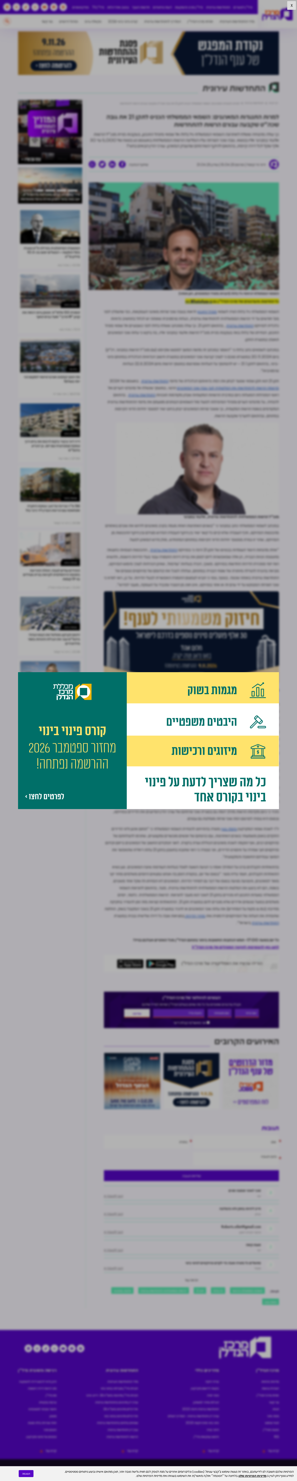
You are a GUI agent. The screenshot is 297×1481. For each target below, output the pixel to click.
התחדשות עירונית (218, 7)
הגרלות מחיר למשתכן (206, 1402)
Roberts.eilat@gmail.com (241, 1226)
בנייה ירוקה (212, 1381)
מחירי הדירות (195, 915)
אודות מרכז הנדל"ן (200, 21)
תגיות (276, 1409)
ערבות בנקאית (48, 1402)
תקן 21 (200, 1290)
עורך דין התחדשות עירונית (123, 1429)
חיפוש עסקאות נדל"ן (206, 1436)
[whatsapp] (92, 164)
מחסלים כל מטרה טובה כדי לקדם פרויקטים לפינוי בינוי (223, 1262)
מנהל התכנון (207, 311)
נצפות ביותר (70, 240)
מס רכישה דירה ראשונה (42, 1388)
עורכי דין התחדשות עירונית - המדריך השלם (193, 1416)
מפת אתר (273, 1416)
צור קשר (47, 21)
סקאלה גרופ (93, 21)
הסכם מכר (50, 1429)
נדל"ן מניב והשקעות (189, 7)
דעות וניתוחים (162, 7)
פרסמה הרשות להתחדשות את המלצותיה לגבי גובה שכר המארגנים (228, 387)
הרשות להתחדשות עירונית (122, 1436)
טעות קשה (253, 1244)
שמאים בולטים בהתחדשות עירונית (117, 1422)
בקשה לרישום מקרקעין (205, 1388)
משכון (53, 1416)
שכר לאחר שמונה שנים (245, 1190)
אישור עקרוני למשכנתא (42, 1409)
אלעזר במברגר (122, 1290)
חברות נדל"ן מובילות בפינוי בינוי (119, 1388)
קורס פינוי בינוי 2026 (123, 21)
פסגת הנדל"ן (271, 1429)
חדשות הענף (141, 7)
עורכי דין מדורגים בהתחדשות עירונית (116, 1402)
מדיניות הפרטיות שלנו (252, 1475)
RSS (276, 1436)
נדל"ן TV (98, 7)
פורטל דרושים (68, 21)
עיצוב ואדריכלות (118, 7)
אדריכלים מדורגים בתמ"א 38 (120, 1409)
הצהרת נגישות (270, 1388)
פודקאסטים (80, 7)
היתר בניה (213, 1429)
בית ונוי (73, 369)
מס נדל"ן (51, 1395)
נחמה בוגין (229, 828)
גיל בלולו (218, 1290)
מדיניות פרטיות (270, 1381)
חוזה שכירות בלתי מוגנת (42, 1422)
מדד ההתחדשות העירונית (237, 21)
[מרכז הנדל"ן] (277, 14)
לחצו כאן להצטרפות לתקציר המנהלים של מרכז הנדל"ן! (235, 946)
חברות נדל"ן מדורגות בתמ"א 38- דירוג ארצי (112, 1395)
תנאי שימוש (272, 1422)
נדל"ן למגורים (242, 7)
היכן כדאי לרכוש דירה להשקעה (38, 1381)
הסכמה (26, 1473)
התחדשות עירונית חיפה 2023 (200, 1409)
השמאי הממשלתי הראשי (247, 1290)
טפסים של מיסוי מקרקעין (41, 1436)
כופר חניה (213, 1395)
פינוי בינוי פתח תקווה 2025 (202, 1422)
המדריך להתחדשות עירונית (162, 21)
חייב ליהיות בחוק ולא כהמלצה (240, 1208)
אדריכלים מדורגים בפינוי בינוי (121, 1416)
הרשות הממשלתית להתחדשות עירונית (163, 1290)
